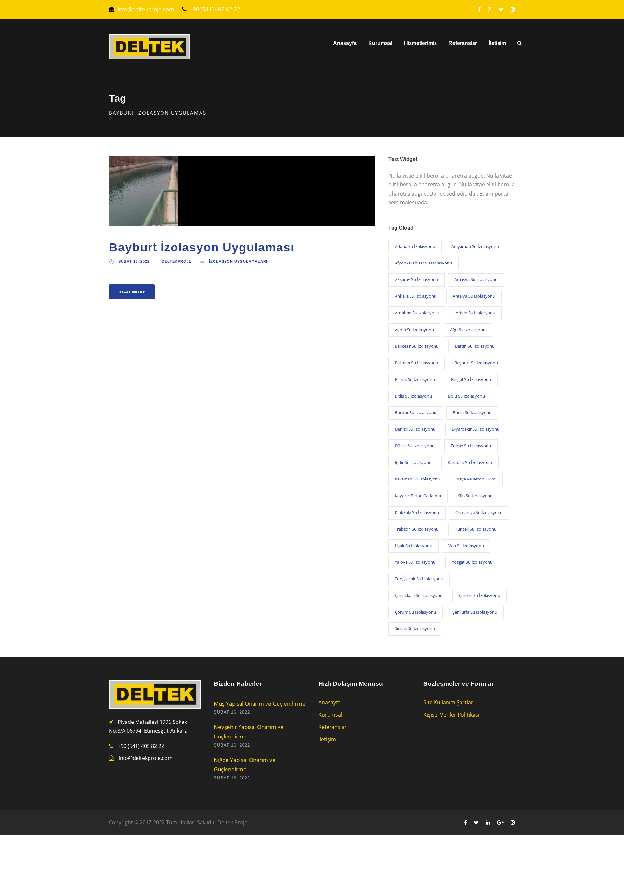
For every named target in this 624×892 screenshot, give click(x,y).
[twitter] (501, 9)
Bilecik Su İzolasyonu (415, 379)
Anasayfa (345, 43)
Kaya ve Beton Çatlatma (418, 496)
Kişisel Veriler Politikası (451, 714)
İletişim (497, 43)
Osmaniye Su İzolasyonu (479, 512)
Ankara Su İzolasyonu (415, 296)
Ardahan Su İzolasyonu (417, 313)
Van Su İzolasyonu (466, 545)
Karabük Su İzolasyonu (470, 462)
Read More (131, 292)
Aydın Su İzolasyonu (414, 329)
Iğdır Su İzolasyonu (413, 462)
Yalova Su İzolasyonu (415, 562)
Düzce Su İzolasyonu (415, 446)
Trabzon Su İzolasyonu (417, 529)
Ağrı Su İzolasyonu (468, 329)
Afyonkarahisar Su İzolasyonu (423, 263)
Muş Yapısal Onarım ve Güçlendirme (260, 703)
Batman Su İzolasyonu (416, 363)
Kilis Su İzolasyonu (475, 496)
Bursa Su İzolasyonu (472, 412)
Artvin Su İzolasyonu (475, 313)
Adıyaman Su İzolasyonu (475, 246)
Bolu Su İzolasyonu (466, 396)
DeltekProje (176, 261)
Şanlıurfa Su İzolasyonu (474, 612)
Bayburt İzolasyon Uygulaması (201, 247)
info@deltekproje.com (146, 9)
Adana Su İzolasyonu (415, 246)
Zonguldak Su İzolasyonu (419, 579)
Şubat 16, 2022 (134, 261)
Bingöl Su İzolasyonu (471, 379)
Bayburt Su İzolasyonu (476, 363)
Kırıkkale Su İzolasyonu (417, 512)
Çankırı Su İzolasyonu (479, 595)
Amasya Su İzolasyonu (476, 279)
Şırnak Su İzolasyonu (415, 628)
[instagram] (513, 9)
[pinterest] (489, 9)
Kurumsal (380, 43)
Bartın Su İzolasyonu (475, 346)
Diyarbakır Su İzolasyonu (476, 429)
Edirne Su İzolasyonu (471, 446)
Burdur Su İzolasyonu (415, 412)
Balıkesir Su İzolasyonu (417, 346)
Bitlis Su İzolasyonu (413, 396)
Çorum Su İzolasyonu (415, 612)
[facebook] (479, 9)
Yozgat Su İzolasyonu (472, 562)
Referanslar (462, 43)
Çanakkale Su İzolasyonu (419, 595)
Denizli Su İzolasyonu (415, 429)
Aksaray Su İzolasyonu (416, 279)
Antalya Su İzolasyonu (474, 296)
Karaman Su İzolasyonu (417, 479)
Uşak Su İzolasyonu (413, 545)
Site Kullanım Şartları (448, 702)
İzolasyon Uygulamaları (238, 261)
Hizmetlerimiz (420, 43)
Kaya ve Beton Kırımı (476, 479)
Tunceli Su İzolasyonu (476, 529)
